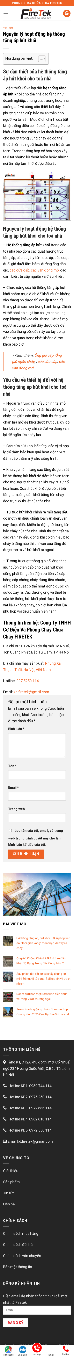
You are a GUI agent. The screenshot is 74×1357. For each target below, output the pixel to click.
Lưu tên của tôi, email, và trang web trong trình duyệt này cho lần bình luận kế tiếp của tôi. (35, 838)
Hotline (65, 1354)
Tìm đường (8, 1355)
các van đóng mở (45, 270)
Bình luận (16, 729)
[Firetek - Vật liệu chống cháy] (36, 13)
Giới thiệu (10, 1171)
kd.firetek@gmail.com (31, 692)
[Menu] (6, 13)
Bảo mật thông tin (17, 1267)
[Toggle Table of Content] (39, 58)
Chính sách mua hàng (20, 1233)
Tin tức (8, 28)
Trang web (16, 809)
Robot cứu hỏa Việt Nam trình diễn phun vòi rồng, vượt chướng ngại (41, 996)
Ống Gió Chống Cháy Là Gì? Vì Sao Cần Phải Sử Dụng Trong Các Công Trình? (41, 961)
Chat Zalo (23, 1355)
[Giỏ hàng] (67, 13)
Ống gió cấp (43, 355)
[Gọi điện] (37, 1348)
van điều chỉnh (42, 403)
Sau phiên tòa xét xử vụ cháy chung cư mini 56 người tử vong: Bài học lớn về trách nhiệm (43, 978)
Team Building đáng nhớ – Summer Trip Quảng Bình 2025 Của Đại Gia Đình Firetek (43, 1012)
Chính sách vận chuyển (22, 1256)
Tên (12, 766)
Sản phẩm (11, 1182)
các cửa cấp (19, 270)
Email (13, 787)
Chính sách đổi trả (18, 1244)
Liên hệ (9, 1204)
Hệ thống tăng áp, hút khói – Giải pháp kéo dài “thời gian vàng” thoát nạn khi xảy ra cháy (43, 943)
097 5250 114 (27, 681)
